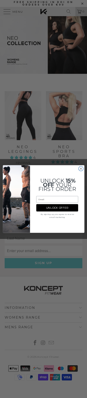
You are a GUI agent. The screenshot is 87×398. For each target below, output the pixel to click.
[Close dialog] (80, 168)
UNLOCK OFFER (57, 207)
